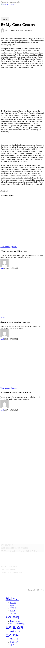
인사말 (13, 603)
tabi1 (6, 31)
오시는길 (14, 613)
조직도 (13, 608)
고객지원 (12, 635)
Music (5, 19)
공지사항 (14, 639)
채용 (12, 645)
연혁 (12, 605)
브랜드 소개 (15, 627)
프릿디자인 (40, 590)
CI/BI (12, 611)
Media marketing (17, 623)
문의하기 (14, 642)
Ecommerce (15, 621)
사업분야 (12, 617)
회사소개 (12, 599)
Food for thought (6, 247)
